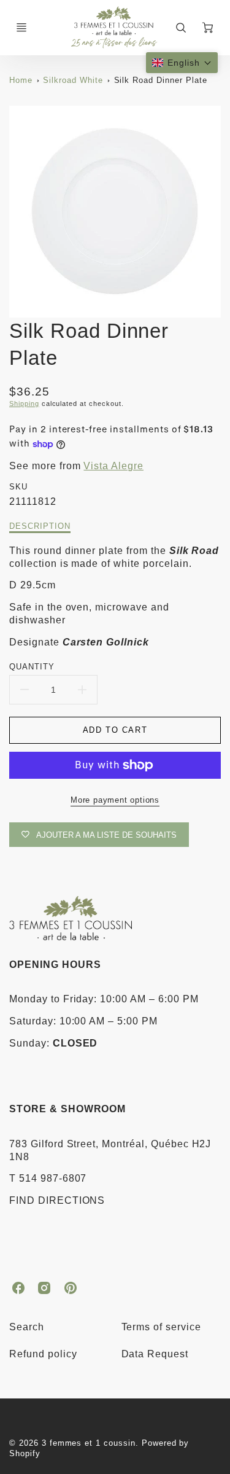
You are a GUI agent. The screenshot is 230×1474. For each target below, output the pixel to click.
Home (21, 80)
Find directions (57, 1200)
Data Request (155, 1354)
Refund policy (43, 1354)
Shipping (24, 403)
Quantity (32, 666)
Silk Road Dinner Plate (160, 80)
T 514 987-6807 (47, 1178)
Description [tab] (40, 526)
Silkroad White (72, 80)
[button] (182, 62)
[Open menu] (21, 27)
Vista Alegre (113, 466)
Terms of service (161, 1327)
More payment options (115, 800)
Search (26, 1327)
